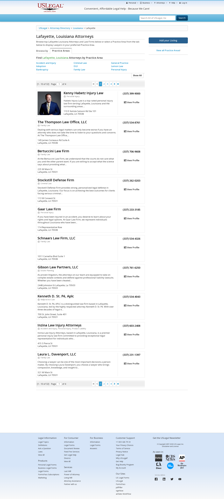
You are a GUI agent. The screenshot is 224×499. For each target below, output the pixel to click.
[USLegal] (50, 3)
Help (173, 3)
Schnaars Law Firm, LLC (56, 238)
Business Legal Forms (47, 468)
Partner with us (70, 484)
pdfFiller (119, 487)
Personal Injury (119, 69)
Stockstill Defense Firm (56, 180)
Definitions (42, 445)
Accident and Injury (46, 62)
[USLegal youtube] (179, 479)
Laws (40, 451)
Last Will (67, 471)
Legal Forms (43, 471)
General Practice (119, 62)
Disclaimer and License (170, 446)
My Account (121, 468)
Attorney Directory (60, 28)
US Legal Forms (122, 477)
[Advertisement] (168, 73)
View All (41, 455)
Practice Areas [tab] (61, 50)
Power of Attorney (72, 474)
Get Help (119, 461)
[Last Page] (118, 84)
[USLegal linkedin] (164, 479)
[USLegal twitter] (172, 479)
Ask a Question (44, 448)
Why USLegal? (122, 458)
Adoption (41, 66)
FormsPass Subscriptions (48, 474)
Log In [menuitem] (184, 3)
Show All (137, 75)
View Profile (133, 102)
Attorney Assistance (72, 481)
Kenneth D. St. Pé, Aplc (56, 296)
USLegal (43, 28)
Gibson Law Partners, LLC (58, 267)
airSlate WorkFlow (123, 494)
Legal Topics (43, 442)
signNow (119, 490)
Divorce (67, 458)
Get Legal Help (70, 455)
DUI (76, 66)
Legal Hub (120, 455)
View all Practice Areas (168, 50)
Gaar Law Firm (49, 209)
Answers (93, 448)
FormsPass (120, 484)
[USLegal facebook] (156, 479)
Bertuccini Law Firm (53, 151)
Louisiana (78, 28)
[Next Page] (114, 84)
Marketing (42, 477)
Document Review (71, 448)
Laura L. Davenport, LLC (57, 354)
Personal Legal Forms (47, 464)
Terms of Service (123, 448)
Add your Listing (168, 40)
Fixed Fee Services (71, 451)
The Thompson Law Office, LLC (62, 122)
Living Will (68, 477)
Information (69, 442)
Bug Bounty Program (125, 464)
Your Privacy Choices (124, 445)
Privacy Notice (122, 451)
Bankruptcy (42, 69)
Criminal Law (80, 62)
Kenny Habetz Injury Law (83, 93)
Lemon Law (117, 66)
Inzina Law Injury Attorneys (59, 325)
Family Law (79, 69)
